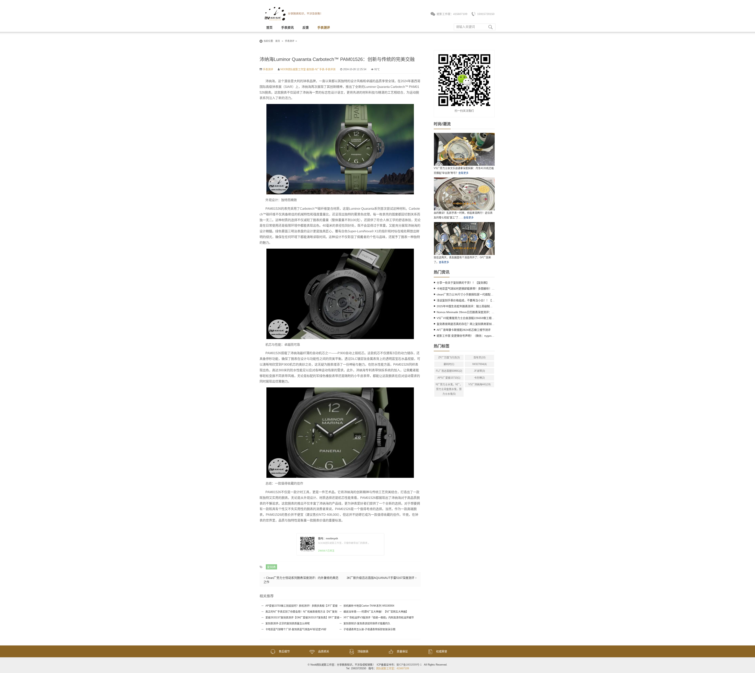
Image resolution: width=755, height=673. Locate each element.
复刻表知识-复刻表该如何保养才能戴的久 (366, 623)
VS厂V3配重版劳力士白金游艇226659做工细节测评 (466, 318)
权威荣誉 (441, 651)
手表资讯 (287, 27)
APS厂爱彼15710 (448, 377)
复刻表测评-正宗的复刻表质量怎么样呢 (287, 623)
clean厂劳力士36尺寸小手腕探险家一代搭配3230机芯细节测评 (466, 294)
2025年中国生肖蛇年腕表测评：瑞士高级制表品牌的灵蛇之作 (466, 306)
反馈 (305, 27)
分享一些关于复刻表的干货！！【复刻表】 (463, 282)
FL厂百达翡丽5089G (449, 370)
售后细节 (284, 651)
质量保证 (402, 651)
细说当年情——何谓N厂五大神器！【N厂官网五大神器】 (375, 611)
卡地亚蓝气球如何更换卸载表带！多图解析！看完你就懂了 (466, 288)
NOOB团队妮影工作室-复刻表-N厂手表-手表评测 (307, 69)
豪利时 (449, 364)
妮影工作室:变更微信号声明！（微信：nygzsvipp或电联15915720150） (466, 335)
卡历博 (479, 377)
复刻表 (271, 567)
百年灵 (479, 357)
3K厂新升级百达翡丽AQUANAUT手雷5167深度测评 (380, 577)
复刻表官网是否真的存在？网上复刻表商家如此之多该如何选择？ (466, 323)
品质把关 (323, 651)
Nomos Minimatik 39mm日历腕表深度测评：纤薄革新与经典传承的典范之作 (466, 312)
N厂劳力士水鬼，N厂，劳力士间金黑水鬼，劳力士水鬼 (449, 389)
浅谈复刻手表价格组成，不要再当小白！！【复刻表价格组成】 (466, 300)
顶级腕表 (362, 651)
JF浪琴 (479, 370)
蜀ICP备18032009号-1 (409, 664)
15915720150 (485, 14)
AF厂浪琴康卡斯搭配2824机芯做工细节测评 (464, 329)
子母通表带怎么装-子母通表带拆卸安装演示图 (369, 629)
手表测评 (323, 27)
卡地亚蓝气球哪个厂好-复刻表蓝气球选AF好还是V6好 (295, 629)
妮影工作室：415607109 (452, 14)
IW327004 (479, 364)
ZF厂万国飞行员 (449, 357)
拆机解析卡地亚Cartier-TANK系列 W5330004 (368, 605)
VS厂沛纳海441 (479, 384)
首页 (269, 27)
